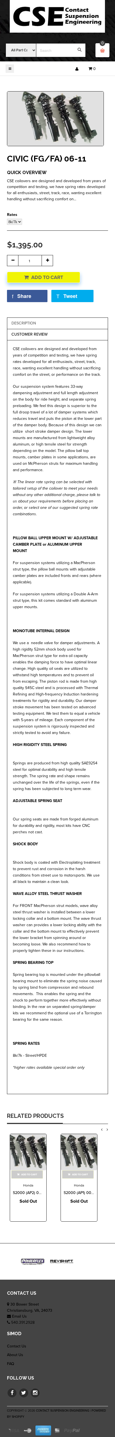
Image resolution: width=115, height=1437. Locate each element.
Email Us (19, 1316)
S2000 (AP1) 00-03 (80, 1192)
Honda (28, 1185)
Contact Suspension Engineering (62, 1410)
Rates (12, 214)
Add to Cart (47, 277)
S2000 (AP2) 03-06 (30, 1192)
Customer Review (29, 334)
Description (23, 323)
